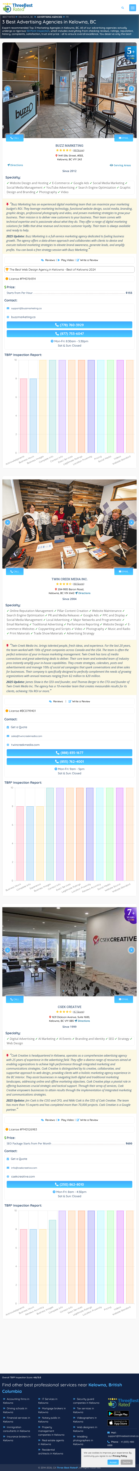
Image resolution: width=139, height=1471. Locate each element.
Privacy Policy (120, 1456)
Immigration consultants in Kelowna (16, 1429)
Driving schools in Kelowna (15, 1410)
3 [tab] (69, 129)
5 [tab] (74, 129)
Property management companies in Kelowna (51, 1431)
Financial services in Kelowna (16, 1419)
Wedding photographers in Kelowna (83, 1440)
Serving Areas (122, 165)
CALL (16, 137)
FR (67, 17)
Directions (16, 165)
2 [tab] (66, 129)
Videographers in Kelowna (85, 1419)
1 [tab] (63, 129)
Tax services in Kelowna (83, 1410)
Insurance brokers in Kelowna (16, 1438)
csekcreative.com (23, 1176)
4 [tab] (72, 129)
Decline (126, 1462)
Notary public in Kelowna (49, 1419)
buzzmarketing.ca (23, 317)
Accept (113, 1462)
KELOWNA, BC (25, 17)
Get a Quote (19, 727)
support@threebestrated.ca (123, 1436)
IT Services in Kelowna (47, 1400)
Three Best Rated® (67, 1467)
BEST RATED (9, 17)
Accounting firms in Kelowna (16, 1400)
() (78, 150)
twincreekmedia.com (25, 745)
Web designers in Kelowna (85, 1429)
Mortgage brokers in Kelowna (52, 1410)
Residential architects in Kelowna (50, 1451)
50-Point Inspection (38, 30)
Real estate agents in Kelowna (51, 1442)
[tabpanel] (69, 90)
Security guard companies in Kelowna (86, 1400)
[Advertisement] (69, 1348)
